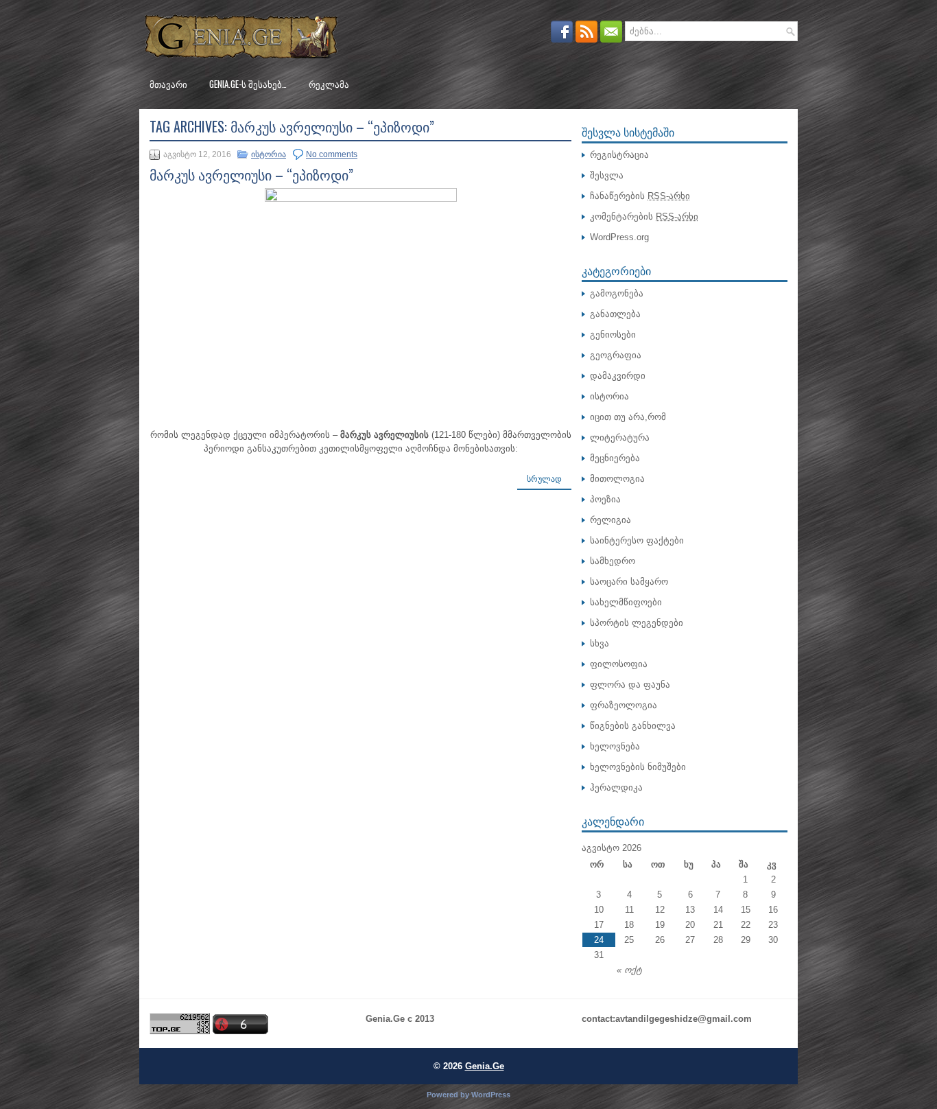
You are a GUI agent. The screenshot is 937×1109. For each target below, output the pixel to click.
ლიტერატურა (620, 437)
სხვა (599, 643)
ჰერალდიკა (616, 787)
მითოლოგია (617, 479)
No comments (331, 154)
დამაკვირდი (617, 376)
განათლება (615, 314)
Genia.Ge (484, 1066)
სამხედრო (612, 561)
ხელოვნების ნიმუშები (638, 767)
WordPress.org (619, 237)
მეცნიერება (615, 458)
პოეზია (605, 499)
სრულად (544, 479)
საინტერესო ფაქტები (637, 540)
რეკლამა (329, 84)
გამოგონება (616, 293)
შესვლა (607, 175)
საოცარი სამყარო (629, 581)
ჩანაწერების (640, 196)
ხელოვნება (615, 746)
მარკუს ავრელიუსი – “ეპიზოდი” (251, 174)
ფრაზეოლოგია (623, 705)
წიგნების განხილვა (633, 726)
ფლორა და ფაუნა (630, 684)
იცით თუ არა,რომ (628, 417)
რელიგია (610, 520)
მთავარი (168, 84)
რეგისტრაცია (619, 155)
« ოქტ (629, 970)
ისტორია (268, 154)
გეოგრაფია (615, 355)
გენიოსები (613, 334)
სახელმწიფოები (626, 602)
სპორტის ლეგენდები (636, 623)
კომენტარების (644, 216)
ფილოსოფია (619, 664)
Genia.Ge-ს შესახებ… (248, 84)
